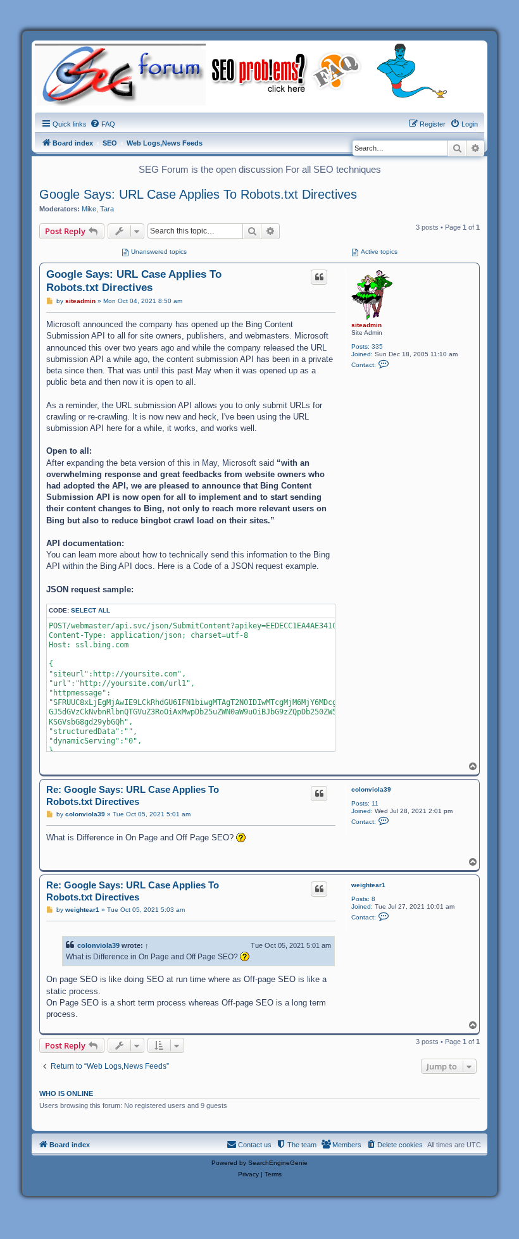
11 (375, 803)
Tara (107, 209)
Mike (89, 209)
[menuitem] (102, 124)
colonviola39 (371, 789)
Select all (90, 610)
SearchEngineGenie (278, 1162)
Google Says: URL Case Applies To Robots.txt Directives (198, 194)
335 (377, 346)
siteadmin (366, 324)
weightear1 (368, 884)
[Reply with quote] (319, 277)
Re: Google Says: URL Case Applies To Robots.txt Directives (132, 795)
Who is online (66, 1093)
